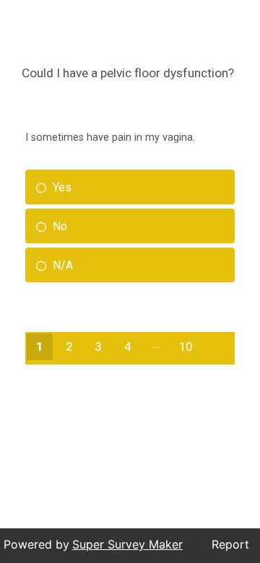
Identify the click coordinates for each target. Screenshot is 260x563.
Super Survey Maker (127, 544)
